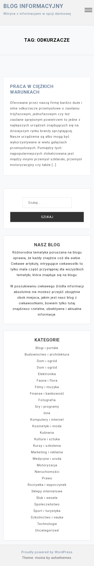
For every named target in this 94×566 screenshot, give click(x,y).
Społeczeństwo (47, 504)
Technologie (47, 524)
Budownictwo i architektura (47, 354)
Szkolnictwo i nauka (47, 517)
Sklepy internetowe (47, 491)
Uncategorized (47, 530)
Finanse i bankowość (47, 394)
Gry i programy (47, 407)
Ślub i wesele (47, 498)
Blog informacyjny (33, 6)
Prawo (47, 478)
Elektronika (47, 374)
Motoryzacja (47, 465)
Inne (47, 413)
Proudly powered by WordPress (47, 552)
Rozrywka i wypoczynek (47, 485)
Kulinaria (47, 433)
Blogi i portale (47, 348)
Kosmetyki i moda (47, 426)
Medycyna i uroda (47, 459)
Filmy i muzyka (47, 387)
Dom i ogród (47, 361)
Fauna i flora (47, 380)
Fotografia (47, 400)
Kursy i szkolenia (47, 446)
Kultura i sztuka (47, 439)
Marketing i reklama (47, 452)
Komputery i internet (47, 420)
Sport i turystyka (47, 511)
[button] (88, 10)
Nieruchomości (47, 472)
